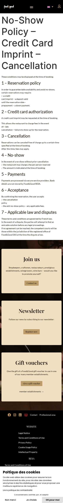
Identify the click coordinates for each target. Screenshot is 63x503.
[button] (31, 6)
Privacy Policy (25, 442)
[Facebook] (9, 415)
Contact (33, 415)
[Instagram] (14, 415)
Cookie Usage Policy (27, 447)
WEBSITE (31, 426)
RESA (31, 458)
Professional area (47, 415)
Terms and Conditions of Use (31, 438)
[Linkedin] (20, 415)
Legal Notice (24, 433)
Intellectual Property (27, 452)
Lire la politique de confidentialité (17, 490)
